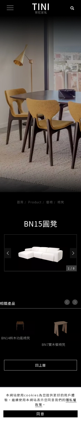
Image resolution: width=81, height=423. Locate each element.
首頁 (20, 202)
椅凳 (60, 202)
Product (35, 202)
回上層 (40, 365)
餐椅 (49, 202)
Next (75, 302)
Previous (67, 302)
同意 (40, 413)
